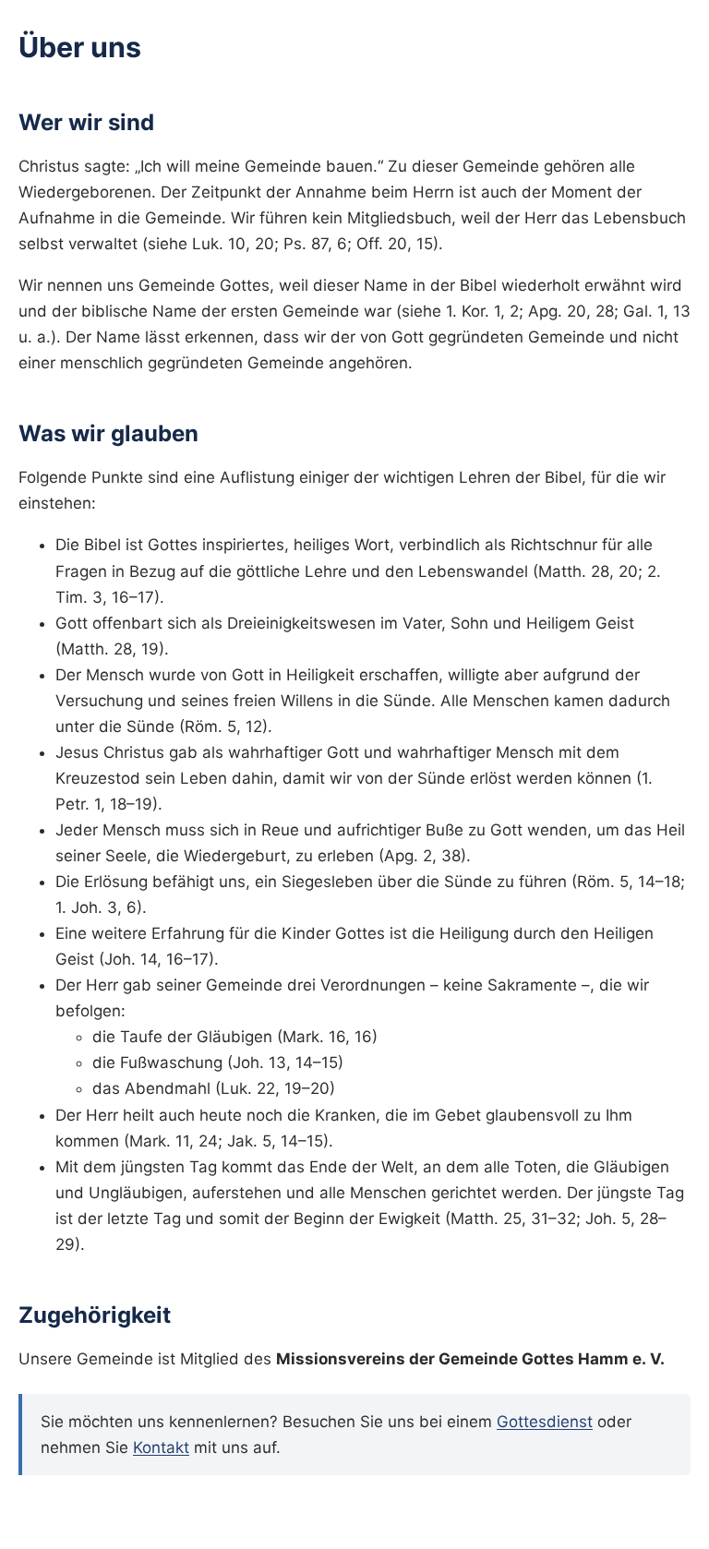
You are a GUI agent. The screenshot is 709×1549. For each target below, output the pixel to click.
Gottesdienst (545, 1421)
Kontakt (161, 1447)
